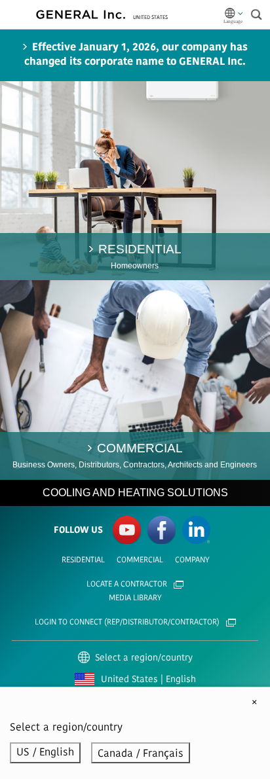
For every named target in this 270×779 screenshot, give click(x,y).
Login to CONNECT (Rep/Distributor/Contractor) (127, 622)
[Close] (254, 703)
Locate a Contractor (127, 585)
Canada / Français (140, 754)
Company (192, 560)
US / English (45, 753)
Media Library (135, 598)
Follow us (78, 530)
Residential (83, 560)
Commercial (140, 560)
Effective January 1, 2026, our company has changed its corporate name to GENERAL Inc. (136, 55)
